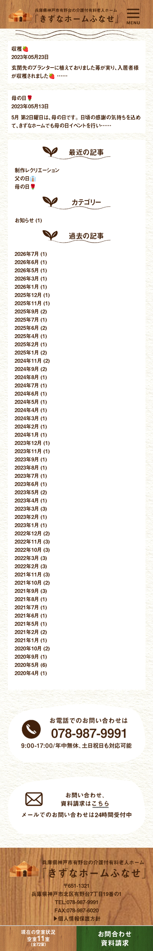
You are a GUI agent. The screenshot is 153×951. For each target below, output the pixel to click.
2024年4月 (27, 410)
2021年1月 (27, 640)
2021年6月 (27, 615)
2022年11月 (28, 541)
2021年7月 (27, 607)
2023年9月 (27, 459)
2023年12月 (28, 443)
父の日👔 (25, 178)
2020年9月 (27, 656)
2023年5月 (27, 492)
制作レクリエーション (37, 170)
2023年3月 (27, 508)
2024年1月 (27, 434)
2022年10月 (28, 549)
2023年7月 (27, 475)
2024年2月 (27, 426)
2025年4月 (27, 336)
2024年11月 (28, 360)
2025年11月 (28, 303)
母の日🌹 (25, 186)
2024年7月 (27, 385)
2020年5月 (27, 664)
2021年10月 (28, 582)
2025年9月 (27, 311)
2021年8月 (27, 599)
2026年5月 (27, 270)
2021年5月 (27, 623)
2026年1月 (27, 286)
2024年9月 (27, 369)
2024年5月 (27, 401)
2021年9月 (27, 590)
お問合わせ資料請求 (114, 939)
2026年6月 (27, 262)
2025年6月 (27, 327)
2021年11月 (28, 574)
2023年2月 (27, 516)
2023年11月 (28, 451)
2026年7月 (27, 253)
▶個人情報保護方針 (77, 918)
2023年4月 (27, 500)
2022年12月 (28, 533)
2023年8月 (27, 467)
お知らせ (24, 220)
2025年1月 (27, 352)
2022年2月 (27, 566)
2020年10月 (28, 648)
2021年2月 (27, 632)
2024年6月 (27, 393)
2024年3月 (27, 418)
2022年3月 (27, 558)
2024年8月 (27, 377)
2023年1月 (27, 525)
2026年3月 (27, 278)
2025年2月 (27, 344)
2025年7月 (27, 319)
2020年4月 (27, 673)
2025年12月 (28, 295)
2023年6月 (27, 484)
